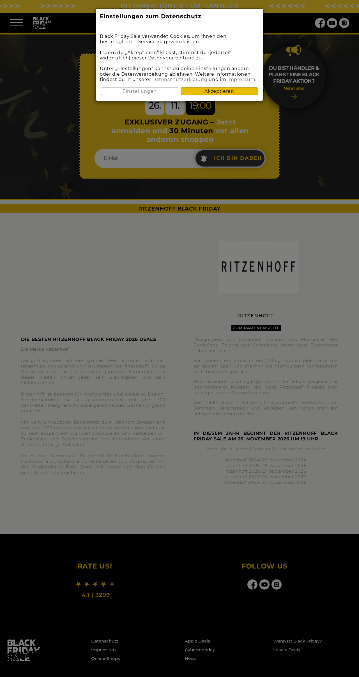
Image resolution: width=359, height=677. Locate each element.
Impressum (241, 79)
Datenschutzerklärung (179, 79)
